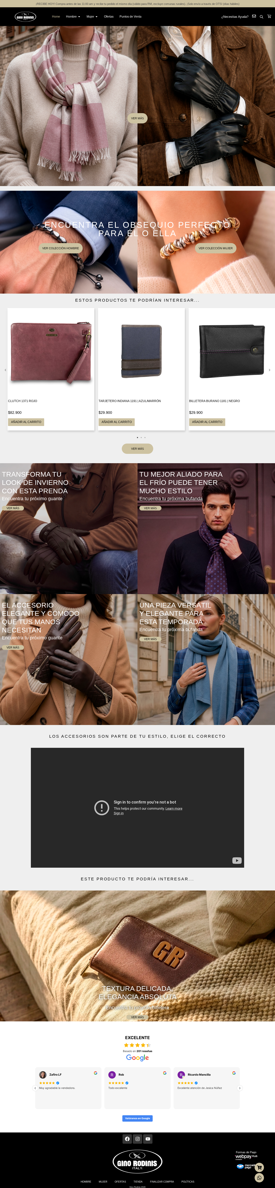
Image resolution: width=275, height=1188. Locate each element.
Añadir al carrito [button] (26, 422)
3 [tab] (145, 437)
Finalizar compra (162, 1181)
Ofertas (120, 1181)
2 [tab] (141, 437)
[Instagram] (137, 1139)
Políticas (187, 1181)
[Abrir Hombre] (79, 16)
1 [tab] (137, 437)
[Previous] (35, 1088)
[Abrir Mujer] (96, 16)
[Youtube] (147, 1139)
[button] (5, 370)
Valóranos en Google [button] (137, 1118)
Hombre (86, 1181)
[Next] (240, 1088)
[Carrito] (269, 16)
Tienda (138, 1181)
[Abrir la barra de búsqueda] (261, 16)
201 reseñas (144, 1051)
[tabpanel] (51, 369)
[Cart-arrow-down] (259, 1167)
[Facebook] (127, 1139)
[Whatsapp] (259, 1177)
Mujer (103, 1181)
